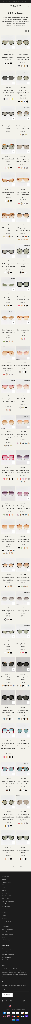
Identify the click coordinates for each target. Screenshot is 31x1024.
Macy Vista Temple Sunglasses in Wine (8, 471)
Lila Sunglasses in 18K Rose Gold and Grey (23, 471)
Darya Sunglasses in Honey (8, 193)
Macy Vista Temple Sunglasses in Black (23, 298)
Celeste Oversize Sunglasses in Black (8, 711)
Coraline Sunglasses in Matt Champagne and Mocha (8, 437)
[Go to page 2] (24, 866)
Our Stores (4, 918)
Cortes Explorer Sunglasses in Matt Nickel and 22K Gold (23, 57)
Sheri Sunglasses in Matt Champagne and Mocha (8, 332)
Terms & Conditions (6, 893)
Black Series (8, 87)
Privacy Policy (5, 898)
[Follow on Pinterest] (15, 1001)
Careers (4, 887)
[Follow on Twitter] (7, 1001)
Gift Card (4, 937)
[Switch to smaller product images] (28, 31)
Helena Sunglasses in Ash (23, 400)
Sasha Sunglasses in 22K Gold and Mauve (23, 507)
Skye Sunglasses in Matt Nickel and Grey (23, 160)
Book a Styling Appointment (8, 921)
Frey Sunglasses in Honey (23, 331)
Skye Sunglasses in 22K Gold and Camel (8, 367)
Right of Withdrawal (6, 940)
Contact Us (4, 924)
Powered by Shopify (21, 1009)
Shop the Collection (6, 957)
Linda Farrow (8, 51)
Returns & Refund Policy (7, 929)
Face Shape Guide (6, 882)
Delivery (4, 915)
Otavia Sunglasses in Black (23, 265)
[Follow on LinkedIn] (20, 1001)
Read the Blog (5, 952)
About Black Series (6, 949)
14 (20, 866)
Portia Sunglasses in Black (8, 851)
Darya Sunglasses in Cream (8, 298)
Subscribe (7, 995)
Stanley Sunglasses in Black (22, 645)
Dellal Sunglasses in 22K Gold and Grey (23, 744)
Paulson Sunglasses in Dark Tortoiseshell (8, 783)
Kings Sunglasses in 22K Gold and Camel (23, 540)
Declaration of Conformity (8, 901)
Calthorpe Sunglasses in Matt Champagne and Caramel (8, 541)
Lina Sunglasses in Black (23, 678)
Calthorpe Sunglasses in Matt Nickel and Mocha (23, 229)
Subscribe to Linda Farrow (8, 904)
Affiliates (4, 890)
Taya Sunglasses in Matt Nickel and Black (23, 816)
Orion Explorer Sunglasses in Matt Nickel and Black (8, 817)
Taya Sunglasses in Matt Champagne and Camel (23, 194)
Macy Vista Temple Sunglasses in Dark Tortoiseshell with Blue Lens (8, 747)
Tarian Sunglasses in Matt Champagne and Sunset (8, 401)
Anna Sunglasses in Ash (23, 365)
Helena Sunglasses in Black (8, 160)
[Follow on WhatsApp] (24, 1001)
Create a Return (5, 926)
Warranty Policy (5, 932)
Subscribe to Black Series (8, 954)
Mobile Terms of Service (8, 896)
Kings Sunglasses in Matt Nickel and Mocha (23, 579)
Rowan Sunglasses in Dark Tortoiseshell (23, 783)
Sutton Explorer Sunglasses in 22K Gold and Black (23, 92)
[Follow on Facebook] (2, 1001)
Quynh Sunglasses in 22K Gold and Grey (8, 507)
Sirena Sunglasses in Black (8, 127)
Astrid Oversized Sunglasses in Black (23, 711)
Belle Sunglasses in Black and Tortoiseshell (8, 265)
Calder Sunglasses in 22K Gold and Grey (8, 56)
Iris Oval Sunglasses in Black (8, 678)
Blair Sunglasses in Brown (8, 229)
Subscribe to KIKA (6, 906)
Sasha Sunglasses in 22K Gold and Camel (23, 436)
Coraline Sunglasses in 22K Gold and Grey (23, 127)
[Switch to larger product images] (26, 31)
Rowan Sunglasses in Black (23, 851)
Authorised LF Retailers (7, 934)
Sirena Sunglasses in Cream (23, 612)
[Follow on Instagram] (11, 1001)
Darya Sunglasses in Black (8, 645)
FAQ (3, 885)
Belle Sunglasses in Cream (8, 612)
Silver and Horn (5, 960)
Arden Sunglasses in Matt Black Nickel (8, 91)
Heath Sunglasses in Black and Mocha (8, 579)
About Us (4, 879)
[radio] (5, 63)
